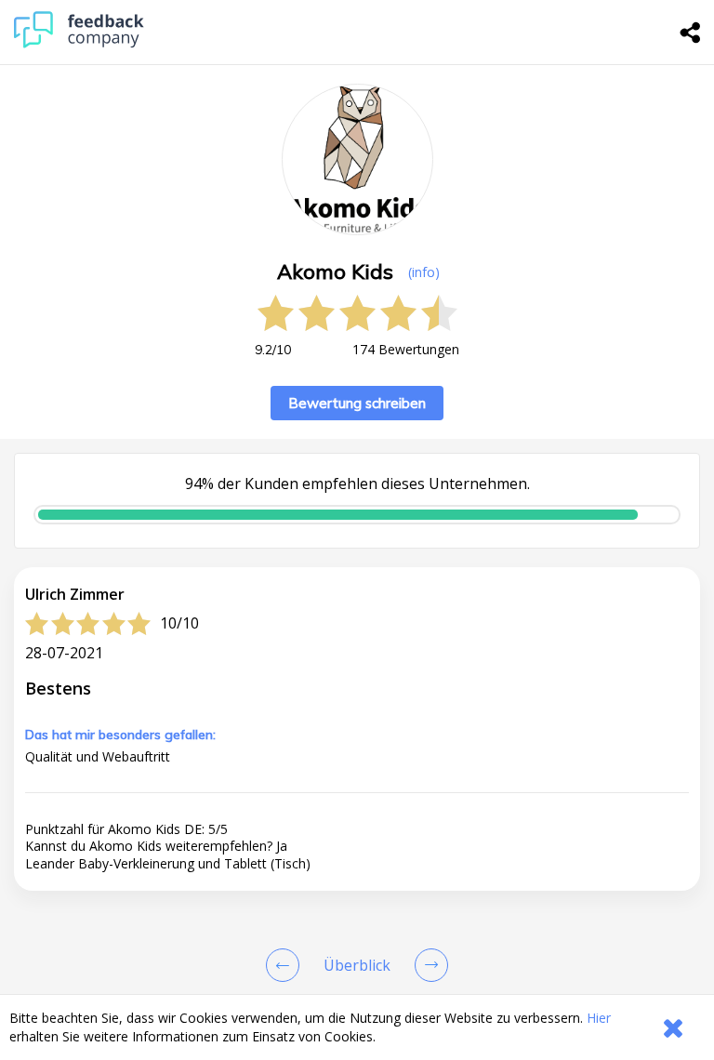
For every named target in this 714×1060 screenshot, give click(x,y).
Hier (599, 1018)
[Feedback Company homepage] (79, 43)
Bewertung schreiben (357, 403)
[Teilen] (690, 32)
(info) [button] (424, 272)
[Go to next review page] (427, 965)
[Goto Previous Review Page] (286, 965)
